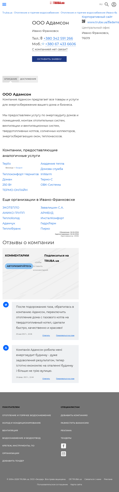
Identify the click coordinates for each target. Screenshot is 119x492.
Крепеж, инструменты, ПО (18, 445)
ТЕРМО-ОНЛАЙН (15, 190)
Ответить (46, 335)
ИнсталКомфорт (52, 218)
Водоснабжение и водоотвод (21, 438)
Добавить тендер (13, 461)
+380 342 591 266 (58, 38)
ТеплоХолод (11, 218)
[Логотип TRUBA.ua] (57, 3)
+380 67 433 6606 (60, 44)
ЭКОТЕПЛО (10, 207)
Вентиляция (10, 430)
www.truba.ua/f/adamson (101, 22)
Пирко (45, 228)
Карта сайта (76, 484)
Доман (7, 179)
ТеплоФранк (11, 228)
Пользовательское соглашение (52, 484)
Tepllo (6, 163)
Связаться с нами (92, 479)
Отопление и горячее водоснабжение (26, 415)
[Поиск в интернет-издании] (107, 4)
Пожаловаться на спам (65, 335)
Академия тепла (52, 163)
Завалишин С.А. (52, 207)
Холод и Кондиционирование (21, 423)
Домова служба (52, 169)
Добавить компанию (74, 415)
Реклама (66, 430)
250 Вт (7, 184)
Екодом (19, 168)
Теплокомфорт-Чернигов (20, 174)
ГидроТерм (48, 223)
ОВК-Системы (51, 184)
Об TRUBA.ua (75, 479)
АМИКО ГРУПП (13, 213)
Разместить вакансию (75, 423)
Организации (10, 453)
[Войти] (114, 4)
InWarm (46, 174)
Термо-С (47, 179)
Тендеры (66, 438)
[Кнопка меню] (4, 4)
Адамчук (8, 223)
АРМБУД (47, 213)
